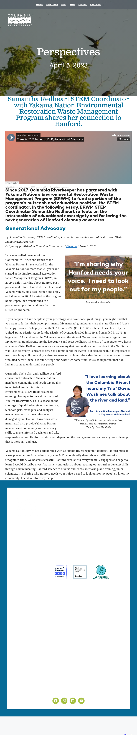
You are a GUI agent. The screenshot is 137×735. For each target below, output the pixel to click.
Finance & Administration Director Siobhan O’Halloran (43, 536)
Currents (71, 246)
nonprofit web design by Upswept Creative (77, 606)
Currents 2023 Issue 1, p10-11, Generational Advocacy (46, 187)
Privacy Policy (21, 683)
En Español (95, 5)
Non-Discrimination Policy (29, 691)
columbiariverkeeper (13, 187)
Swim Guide (52, 5)
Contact (82, 5)
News (72, 5)
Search (39, 5)
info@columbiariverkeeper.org (97, 536)
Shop (63, 5)
